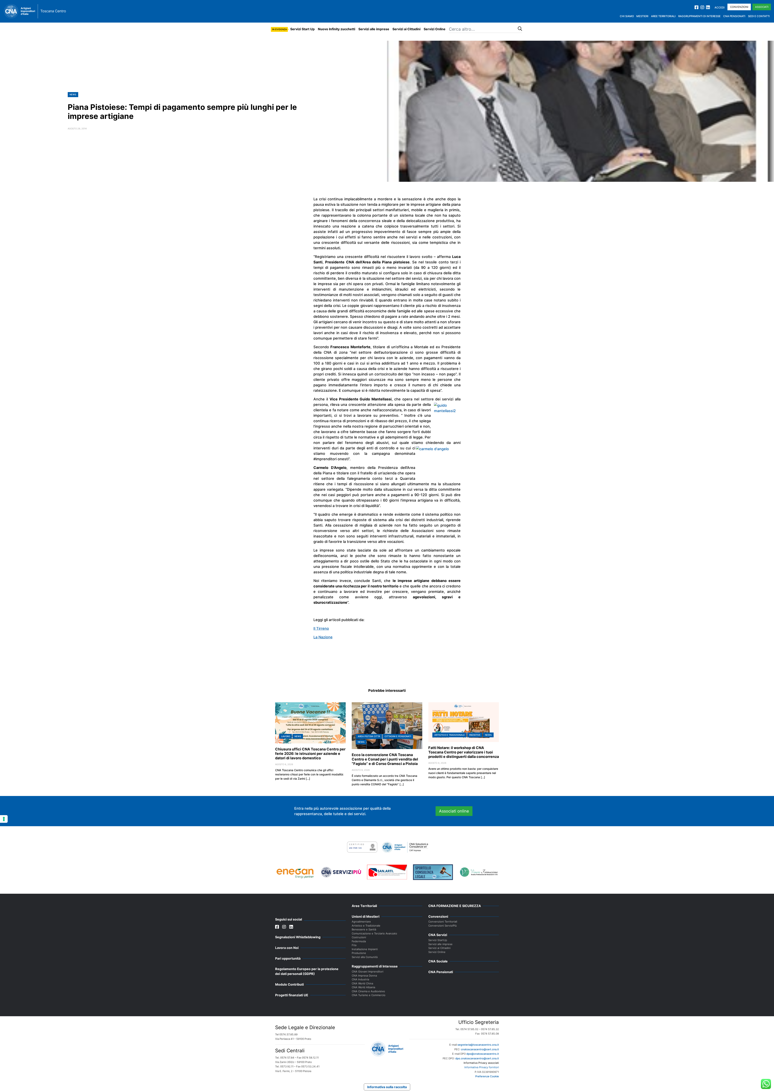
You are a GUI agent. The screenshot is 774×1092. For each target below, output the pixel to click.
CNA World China (362, 983)
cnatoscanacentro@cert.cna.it (480, 1049)
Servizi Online (434, 29)
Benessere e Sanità (364, 929)
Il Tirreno (321, 628)
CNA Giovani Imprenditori (367, 971)
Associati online (454, 811)
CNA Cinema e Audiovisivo (368, 991)
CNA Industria (360, 979)
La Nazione (323, 637)
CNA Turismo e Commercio (368, 995)
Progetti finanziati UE (291, 995)
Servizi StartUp (437, 940)
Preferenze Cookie (487, 1076)
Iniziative (475, 735)
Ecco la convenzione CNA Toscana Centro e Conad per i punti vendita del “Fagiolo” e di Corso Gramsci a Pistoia (385, 759)
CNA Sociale (438, 961)
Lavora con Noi (287, 948)
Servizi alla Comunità (365, 957)
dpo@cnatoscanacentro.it (482, 1053)
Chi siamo (627, 16)
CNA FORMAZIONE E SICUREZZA (454, 906)
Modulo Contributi (289, 984)
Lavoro (285, 736)
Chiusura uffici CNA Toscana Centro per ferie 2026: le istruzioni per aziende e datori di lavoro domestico (310, 753)
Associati (761, 6)
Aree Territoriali (663, 16)
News (73, 94)
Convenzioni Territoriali (442, 921)
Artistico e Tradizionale (449, 735)
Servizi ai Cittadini (406, 29)
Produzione (359, 953)
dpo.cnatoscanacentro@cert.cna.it (477, 1058)
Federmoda (359, 941)
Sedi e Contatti (759, 16)
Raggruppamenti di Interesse (699, 16)
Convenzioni (739, 6)
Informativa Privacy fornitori (481, 1067)
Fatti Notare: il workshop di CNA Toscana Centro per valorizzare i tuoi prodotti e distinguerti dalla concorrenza (463, 752)
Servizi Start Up (302, 29)
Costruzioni (359, 937)
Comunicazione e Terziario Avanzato (374, 933)
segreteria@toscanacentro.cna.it (478, 1044)
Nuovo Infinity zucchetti (336, 29)
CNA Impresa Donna (364, 975)
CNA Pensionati (734, 16)
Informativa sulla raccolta (387, 1087)
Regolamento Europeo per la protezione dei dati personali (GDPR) (306, 971)
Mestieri (642, 16)
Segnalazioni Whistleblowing (297, 937)
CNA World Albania (363, 987)
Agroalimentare (361, 921)
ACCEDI (720, 7)
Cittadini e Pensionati (398, 736)
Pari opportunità (288, 958)
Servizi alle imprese (373, 29)
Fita (354, 945)
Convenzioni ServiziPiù (442, 925)
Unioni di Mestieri (365, 916)
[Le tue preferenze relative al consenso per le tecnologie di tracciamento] (4, 819)
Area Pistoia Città (369, 736)
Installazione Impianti (365, 949)
